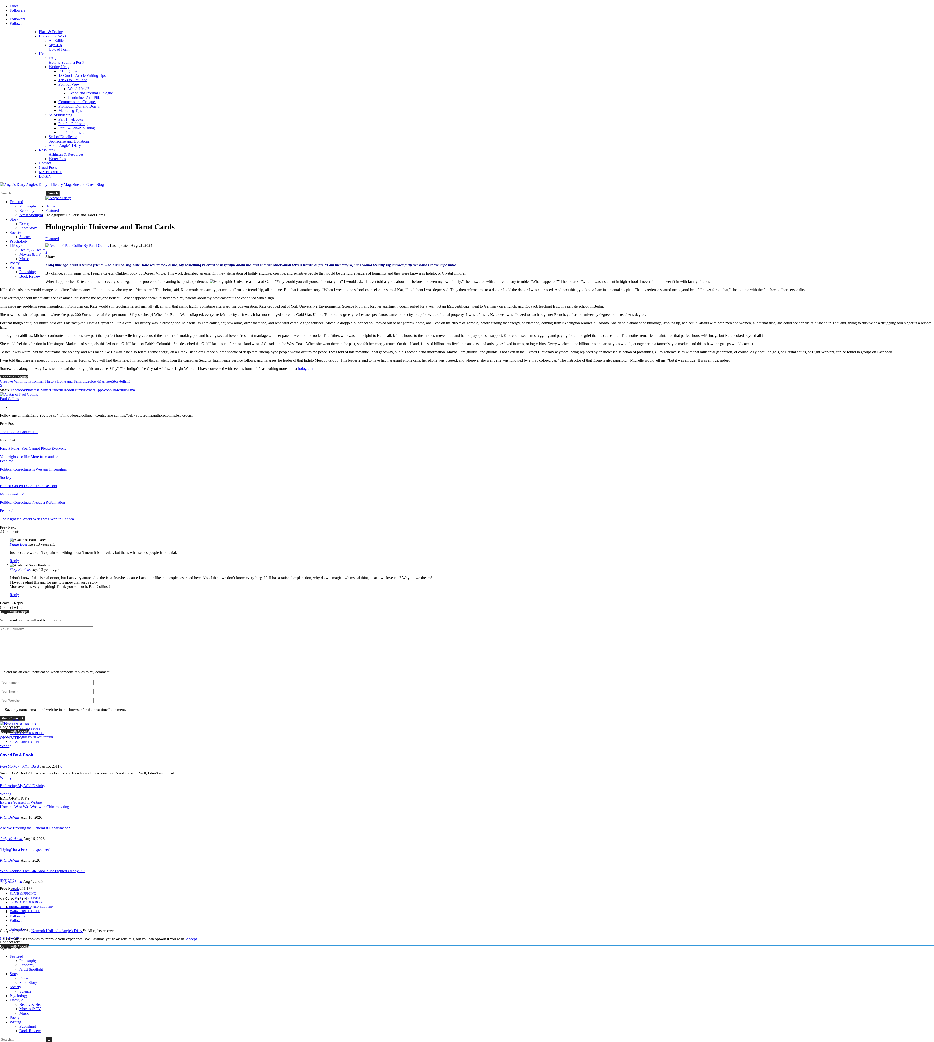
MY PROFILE (50, 172)
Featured (16, 202)
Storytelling (121, 381)
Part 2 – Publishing (73, 124)
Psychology (19, 241)
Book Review (30, 276)
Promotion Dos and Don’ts (79, 106)
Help (42, 54)
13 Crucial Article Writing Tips (82, 75)
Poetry (15, 263)
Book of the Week (53, 36)
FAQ (52, 58)
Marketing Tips (70, 110)
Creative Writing (12, 381)
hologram (305, 369)
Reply (14, 561)
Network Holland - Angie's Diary (57, 931)
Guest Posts (48, 167)
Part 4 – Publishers (72, 132)
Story (14, 219)
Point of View (69, 84)
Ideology (91, 381)
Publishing (27, 272)
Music (24, 259)
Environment (35, 381)
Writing (15, 267)
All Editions (58, 40)
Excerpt (25, 224)
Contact (45, 163)
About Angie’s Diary (65, 146)
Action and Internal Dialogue (90, 93)
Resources (47, 150)
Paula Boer (18, 544)
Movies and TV (12, 494)
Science (25, 237)
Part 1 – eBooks (70, 119)
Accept (191, 939)
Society (15, 232)
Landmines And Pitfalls (86, 97)
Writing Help (59, 67)
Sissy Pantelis (20, 569)
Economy (26, 210)
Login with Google (14, 612)
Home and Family (70, 381)
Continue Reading (14, 377)
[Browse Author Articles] (19, 394)
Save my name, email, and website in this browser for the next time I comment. (65, 710)
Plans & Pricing (51, 32)
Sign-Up (55, 45)
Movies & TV (30, 254)
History (51, 381)
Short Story (28, 228)
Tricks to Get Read (72, 80)
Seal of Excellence (63, 137)
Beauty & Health (32, 250)
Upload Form (59, 49)
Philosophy (28, 206)
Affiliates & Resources (66, 154)
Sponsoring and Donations (69, 141)
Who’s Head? (78, 89)
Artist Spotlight (31, 215)
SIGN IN (7, 881)
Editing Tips (67, 71)
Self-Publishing (60, 115)
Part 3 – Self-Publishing (76, 128)
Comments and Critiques (77, 102)
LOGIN (45, 176)
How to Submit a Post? (66, 62)
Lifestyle (16, 245)
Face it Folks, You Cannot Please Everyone (33, 448)
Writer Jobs (57, 159)
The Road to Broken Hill (19, 432)
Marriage (105, 381)
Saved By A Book (16, 754)
